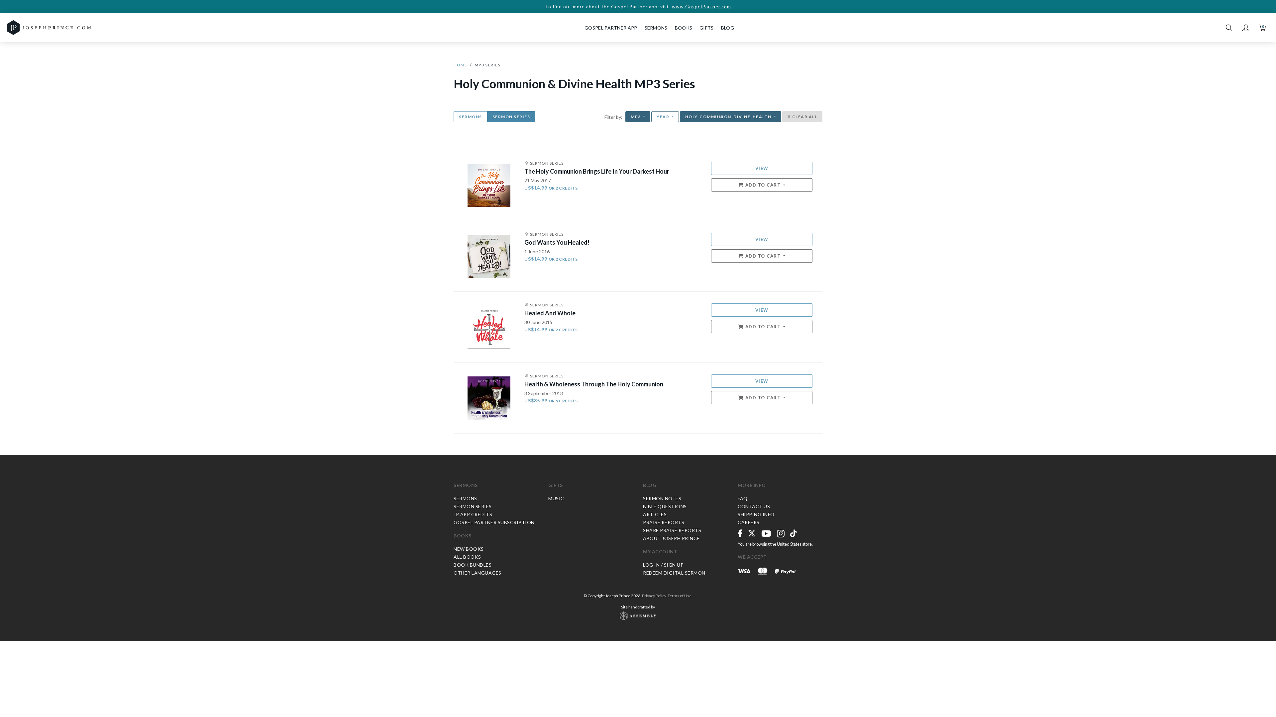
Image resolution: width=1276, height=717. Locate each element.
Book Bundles (472, 565)
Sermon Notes (662, 498)
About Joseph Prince (671, 538)
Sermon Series (511, 116)
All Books (467, 557)
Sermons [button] (656, 28)
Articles (655, 514)
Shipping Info (756, 514)
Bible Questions (665, 506)
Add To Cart (763, 185)
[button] (1245, 28)
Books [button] (683, 28)
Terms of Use (679, 595)
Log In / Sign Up (663, 565)
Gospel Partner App (611, 28)
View (762, 168)
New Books (469, 549)
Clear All (804, 116)
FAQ (743, 498)
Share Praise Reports (672, 530)
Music (556, 498)
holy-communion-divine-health (729, 116)
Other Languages (477, 573)
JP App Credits (473, 514)
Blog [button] (727, 28)
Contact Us (754, 506)
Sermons (470, 116)
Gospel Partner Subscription (494, 522)
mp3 (636, 116)
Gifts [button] (706, 28)
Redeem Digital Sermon (674, 573)
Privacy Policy (654, 595)
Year (664, 116)
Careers (749, 522)
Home (460, 64)
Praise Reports (663, 522)
